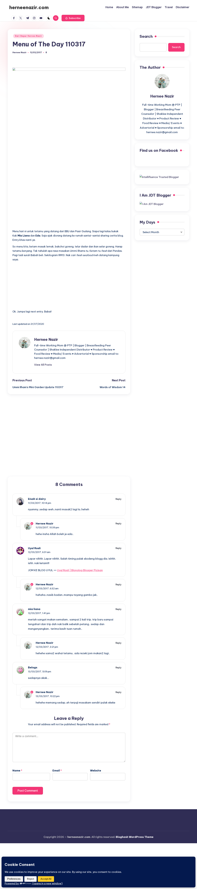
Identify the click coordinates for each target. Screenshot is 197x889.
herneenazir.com (29, 7)
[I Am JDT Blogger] (152, 204)
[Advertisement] (68, 205)
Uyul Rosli (34, 548)
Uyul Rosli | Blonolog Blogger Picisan (80, 570)
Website (95, 770)
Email (57, 770)
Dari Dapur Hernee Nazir (28, 36)
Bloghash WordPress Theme (134, 837)
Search (146, 36)
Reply (118, 499)
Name (17, 770)
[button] (73, 18)
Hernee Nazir (46, 339)
